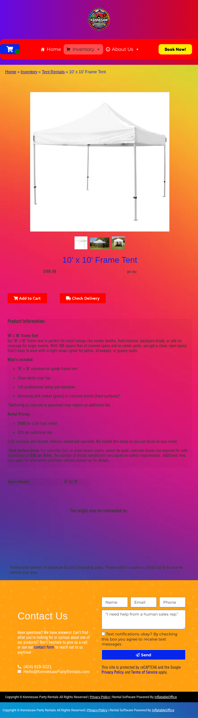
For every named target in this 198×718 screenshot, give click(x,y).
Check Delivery (85, 298)
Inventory (83, 49)
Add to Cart (29, 298)
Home (54, 49)
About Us (122, 49)
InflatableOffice (165, 697)
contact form (44, 647)
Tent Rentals (53, 72)
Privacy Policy (113, 672)
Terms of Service (144, 672)
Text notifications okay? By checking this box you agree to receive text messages (139, 639)
